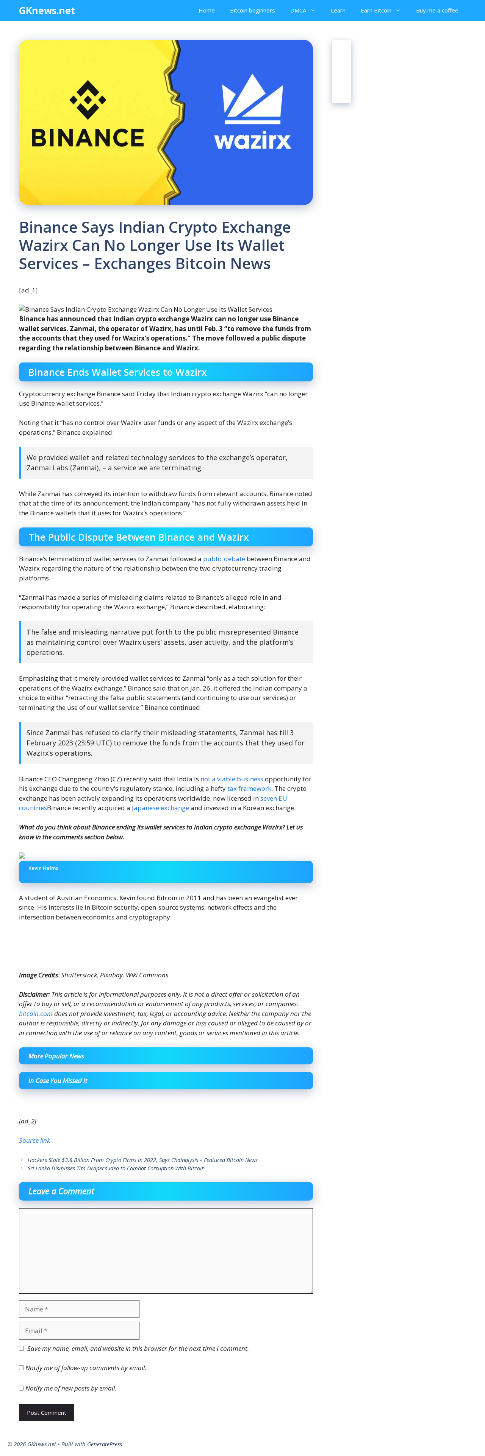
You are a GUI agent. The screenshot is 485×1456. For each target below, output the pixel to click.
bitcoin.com (36, 1013)
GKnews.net (47, 10)
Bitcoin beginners (252, 10)
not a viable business (231, 779)
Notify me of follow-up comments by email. (85, 1367)
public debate (224, 558)
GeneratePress (104, 1444)
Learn (338, 10)
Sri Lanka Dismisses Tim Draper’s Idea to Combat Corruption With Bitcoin (116, 1168)
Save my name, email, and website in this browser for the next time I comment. (138, 1348)
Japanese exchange (160, 807)
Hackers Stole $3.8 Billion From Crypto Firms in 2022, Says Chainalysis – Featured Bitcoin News (143, 1160)
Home (207, 10)
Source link (34, 1140)
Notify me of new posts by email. (70, 1388)
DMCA (298, 10)
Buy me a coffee (437, 10)
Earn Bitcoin (376, 10)
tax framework (249, 788)
